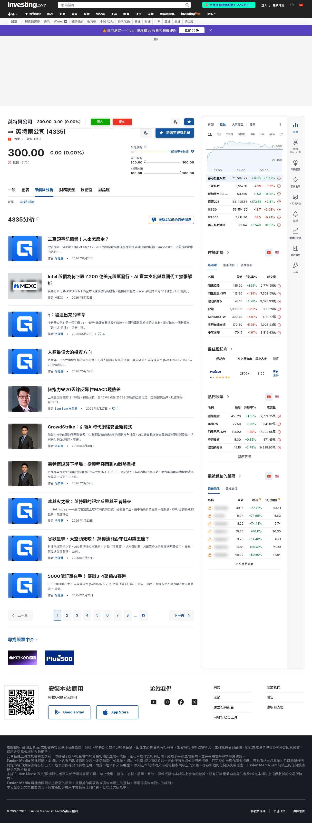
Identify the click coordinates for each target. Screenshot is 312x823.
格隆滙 (59, 258)
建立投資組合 (224, 707)
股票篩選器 (167, 14)
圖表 (25, 189)
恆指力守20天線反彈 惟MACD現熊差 (84, 389)
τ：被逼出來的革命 (67, 314)
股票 (14, 21)
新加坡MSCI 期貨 (219, 194)
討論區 (104, 189)
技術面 (86, 189)
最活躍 (212, 265)
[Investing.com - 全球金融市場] (27, 4)
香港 (47, 21)
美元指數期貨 (216, 225)
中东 (157, 21)
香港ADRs (124, 21)
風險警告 (299, 811)
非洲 (177, 21)
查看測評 (276, 373)
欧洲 (147, 21)
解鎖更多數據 (180, 151)
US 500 (213, 217)
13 (143, 615)
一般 (12, 189)
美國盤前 (77, 21)
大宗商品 (238, 124)
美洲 (137, 21)
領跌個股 (246, 265)
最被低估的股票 (221, 476)
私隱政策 (279, 811)
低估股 (189, 21)
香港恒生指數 (216, 178)
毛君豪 (59, 446)
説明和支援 (275, 707)
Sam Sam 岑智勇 (66, 408)
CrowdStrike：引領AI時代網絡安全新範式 (90, 426)
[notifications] (292, 4)
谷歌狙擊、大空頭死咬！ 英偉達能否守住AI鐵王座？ (99, 538)
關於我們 (273, 687)
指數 (223, 124)
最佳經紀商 (217, 349)
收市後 (91, 21)
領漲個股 (228, 265)
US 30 (212, 209)
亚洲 (167, 21)
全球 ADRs (107, 21)
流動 (217, 697)
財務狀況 (67, 189)
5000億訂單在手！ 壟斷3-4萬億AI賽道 (87, 576)
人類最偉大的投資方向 (70, 352)
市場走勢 (216, 252)
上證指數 (214, 186)
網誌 (217, 687)
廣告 (270, 697)
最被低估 (214, 488)
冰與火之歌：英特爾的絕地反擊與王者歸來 (89, 501)
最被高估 (231, 488)
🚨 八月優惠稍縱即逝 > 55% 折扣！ (229, 5)
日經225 (213, 201)
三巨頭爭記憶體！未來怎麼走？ (78, 239)
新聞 (11, 202)
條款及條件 (258, 811)
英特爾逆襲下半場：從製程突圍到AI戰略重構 (92, 464)
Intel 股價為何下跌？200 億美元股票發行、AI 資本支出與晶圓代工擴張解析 (120, 280)
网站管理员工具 (225, 717)
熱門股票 (216, 396)
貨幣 (211, 124)
